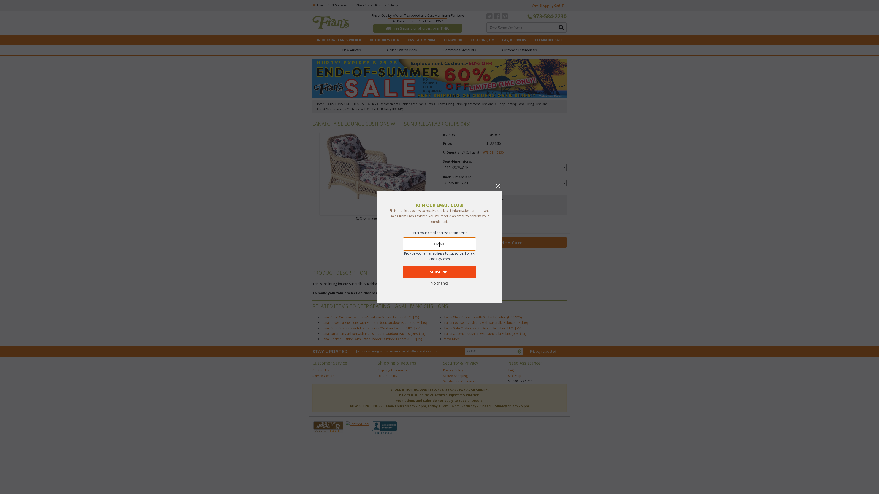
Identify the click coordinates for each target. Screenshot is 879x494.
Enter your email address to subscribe (439, 233)
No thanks (440, 283)
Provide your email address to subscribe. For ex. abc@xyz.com (439, 256)
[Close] (498, 186)
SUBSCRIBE (439, 271)
